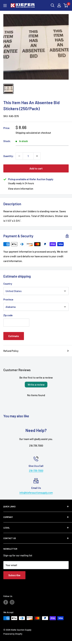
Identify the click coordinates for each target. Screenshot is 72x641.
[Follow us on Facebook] (5, 602)
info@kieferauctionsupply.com (36, 492)
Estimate (13, 336)
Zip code (8, 315)
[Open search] (52, 5)
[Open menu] (5, 5)
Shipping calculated (26, 132)
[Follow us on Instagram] (12, 602)
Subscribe (14, 575)
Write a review (36, 384)
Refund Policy (10, 350)
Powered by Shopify (12, 633)
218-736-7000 (36, 470)
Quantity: (8, 156)
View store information (20, 188)
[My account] (59, 5)
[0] (66, 5)
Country (7, 283)
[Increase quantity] (37, 156)
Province (8, 299)
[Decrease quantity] (19, 156)
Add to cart (36, 168)
